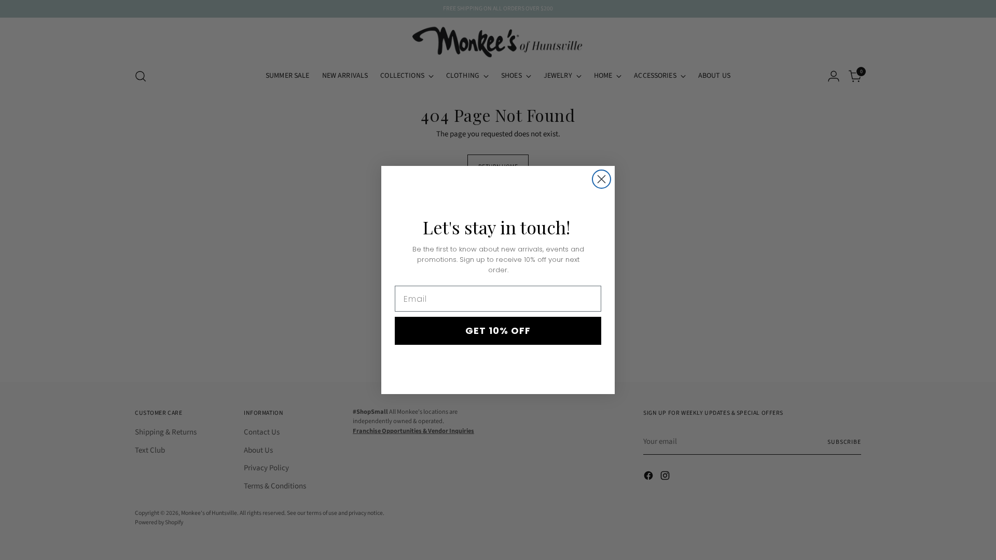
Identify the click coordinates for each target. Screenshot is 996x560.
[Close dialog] (601, 179)
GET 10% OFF (498, 330)
